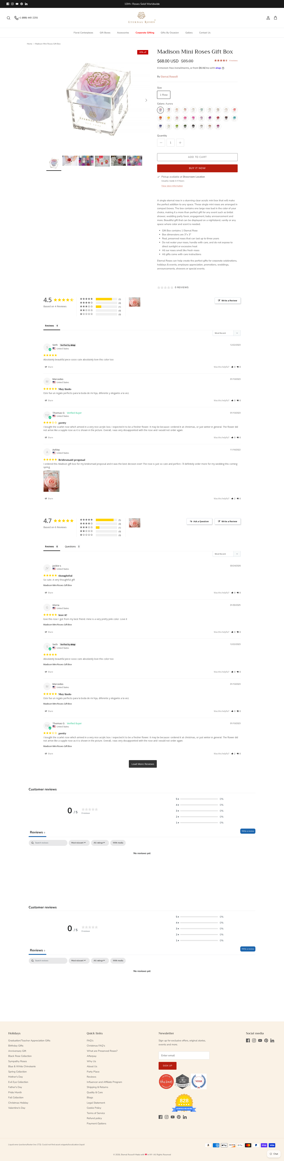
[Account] (267, 18)
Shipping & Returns (97, 1087)
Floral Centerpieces (83, 32)
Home (29, 43)
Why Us (91, 1061)
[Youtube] (17, 4)
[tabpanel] (142, 864)
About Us (92, 1066)
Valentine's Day (16, 1107)
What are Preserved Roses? (102, 1051)
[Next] (146, 100)
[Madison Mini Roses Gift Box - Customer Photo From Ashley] (134, 302)
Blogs (90, 1097)
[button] (233, 366)
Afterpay (91, 1056)
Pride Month (15, 1092)
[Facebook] (8, 4)
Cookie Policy (94, 1107)
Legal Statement (96, 1102)
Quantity (162, 135)
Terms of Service (96, 1113)
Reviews (91, 1076)
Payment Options (96, 1123)
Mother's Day (15, 1076)
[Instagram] (12, 4)
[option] (98, 100)
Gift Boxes (105, 32)
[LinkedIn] (26, 4)
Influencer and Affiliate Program (104, 1082)
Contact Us (205, 32)
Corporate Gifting (145, 32)
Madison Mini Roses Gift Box (47, 43)
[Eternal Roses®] (142, 18)
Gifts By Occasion (170, 32)
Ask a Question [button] (201, 521)
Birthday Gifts (15, 1045)
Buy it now (197, 168)
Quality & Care (95, 1092)
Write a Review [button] (229, 300)
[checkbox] (118, 843)
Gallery (189, 32)
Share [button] (50, 366)
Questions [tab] (70, 546)
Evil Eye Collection (18, 1082)
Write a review (248, 831)
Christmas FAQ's (96, 1045)
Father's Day (15, 1087)
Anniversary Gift (17, 1051)
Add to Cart (197, 157)
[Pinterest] (21, 4)
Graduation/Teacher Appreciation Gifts (29, 1040)
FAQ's (90, 1040)
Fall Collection (16, 1097)
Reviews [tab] (49, 325)
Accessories (123, 32)
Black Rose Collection (20, 1056)
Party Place (93, 1071)
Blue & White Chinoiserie (22, 1066)
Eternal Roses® (169, 76)
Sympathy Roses (17, 1061)
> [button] (143, 764)
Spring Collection (17, 1071)
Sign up (167, 1065)
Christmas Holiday (18, 1102)
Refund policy (94, 1118)
